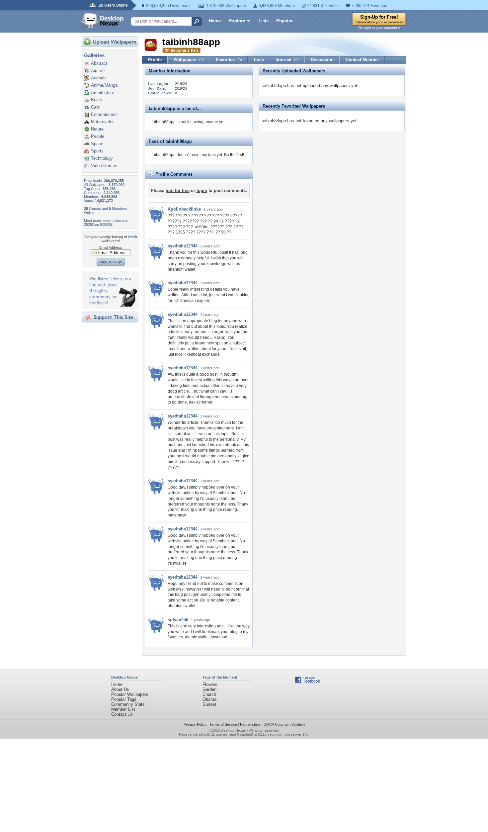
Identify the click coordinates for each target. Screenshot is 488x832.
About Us (120, 689)
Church (209, 694)
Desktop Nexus (233, 730)
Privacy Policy (195, 724)
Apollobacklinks (184, 209)
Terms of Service (223, 724)
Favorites (229, 59)
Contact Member (362, 59)
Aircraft (98, 70)
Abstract (99, 63)
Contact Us (122, 714)
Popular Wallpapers (129, 694)
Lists (264, 20)
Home (215, 20)
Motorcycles (103, 121)
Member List (123, 709)
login (202, 190)
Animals (99, 77)
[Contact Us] (112, 305)
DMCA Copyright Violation (284, 724)
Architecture (102, 92)
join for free (178, 190)
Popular (284, 20)
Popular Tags (123, 699)
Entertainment (104, 114)
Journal (287, 59)
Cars (95, 107)
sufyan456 (178, 619)
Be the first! (234, 154)
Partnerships (250, 724)
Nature (97, 129)
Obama (209, 699)
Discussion (322, 59)
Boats (96, 99)
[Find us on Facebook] (307, 682)
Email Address (110, 247)
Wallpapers (189, 59)
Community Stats (128, 704)
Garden (209, 689)
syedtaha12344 (183, 245)
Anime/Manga (104, 85)
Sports (97, 150)
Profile (155, 59)
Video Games (104, 165)
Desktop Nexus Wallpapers (102, 20)
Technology (102, 158)
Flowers (210, 684)
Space (97, 143)
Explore (237, 20)
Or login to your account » (379, 28)
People (97, 136)
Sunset (209, 704)
